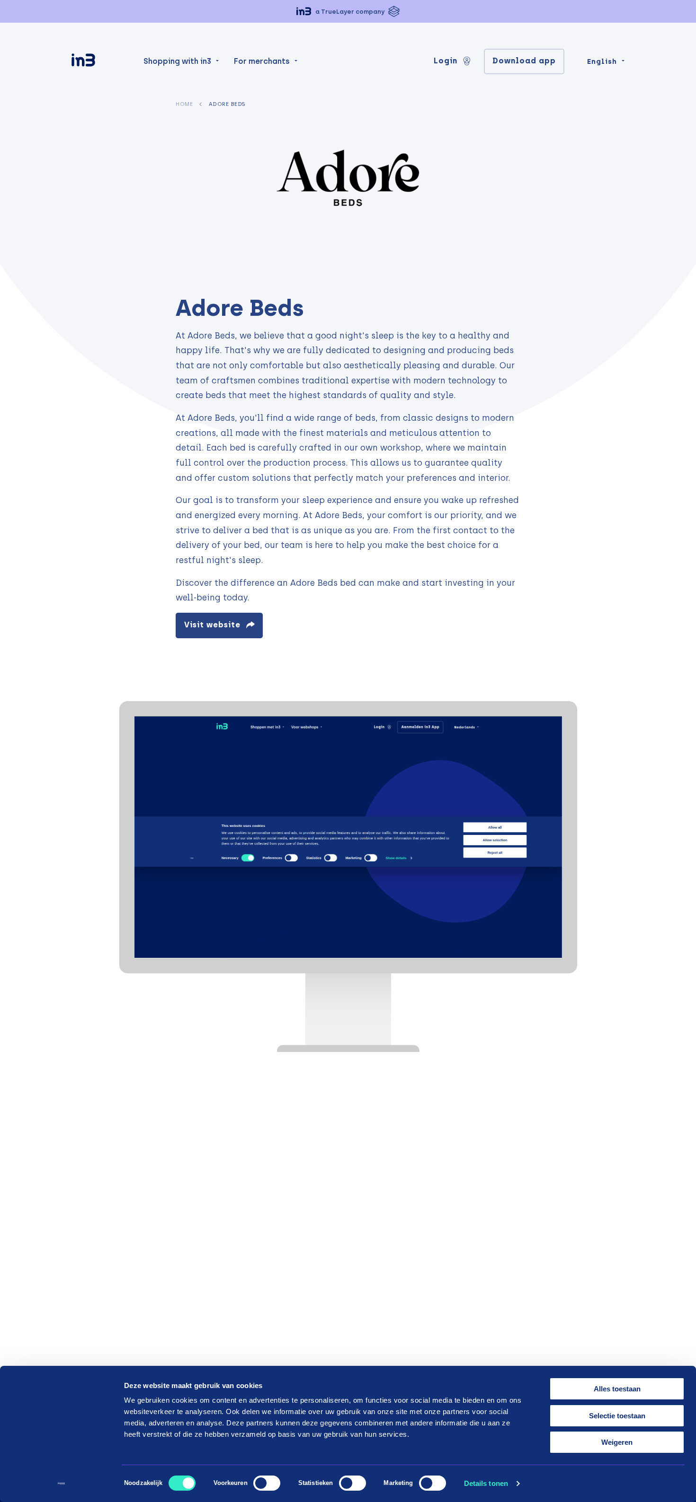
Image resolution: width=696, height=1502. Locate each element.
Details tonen (486, 1483)
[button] (348, 11)
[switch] (266, 1483)
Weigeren (617, 1442)
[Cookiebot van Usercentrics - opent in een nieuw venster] (61, 1483)
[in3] (99, 61)
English (602, 61)
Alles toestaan (617, 1389)
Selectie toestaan (617, 1416)
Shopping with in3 (177, 61)
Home (184, 104)
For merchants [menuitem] (262, 61)
